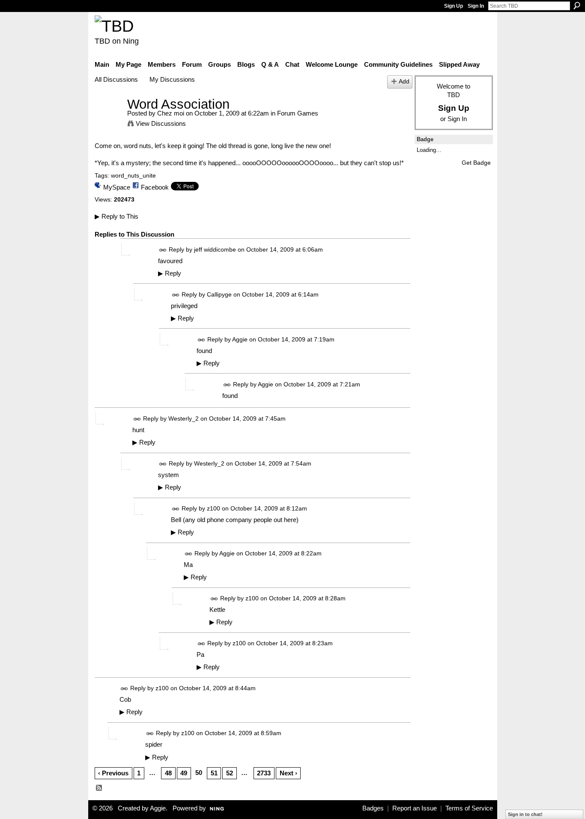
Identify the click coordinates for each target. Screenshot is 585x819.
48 (168, 773)
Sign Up (453, 6)
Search (576, 5)
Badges (373, 808)
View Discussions (161, 123)
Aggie (240, 339)
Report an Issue (414, 808)
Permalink (163, 250)
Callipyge (219, 294)
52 (229, 773)
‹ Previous (113, 773)
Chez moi (170, 113)
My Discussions (172, 79)
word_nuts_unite (133, 175)
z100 (213, 508)
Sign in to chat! (525, 814)
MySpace (116, 187)
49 (183, 773)
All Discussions (116, 79)
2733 (264, 773)
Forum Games (297, 113)
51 (214, 773)
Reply (169, 273)
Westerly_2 (183, 418)
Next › (288, 773)
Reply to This (116, 216)
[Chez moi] (108, 120)
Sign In (476, 6)
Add (404, 81)
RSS (99, 788)
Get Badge (476, 162)
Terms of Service (469, 808)
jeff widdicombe (215, 249)
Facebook (155, 187)
